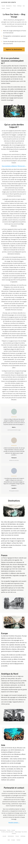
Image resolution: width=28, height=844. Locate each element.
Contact (8, 8)
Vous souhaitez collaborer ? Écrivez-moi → (14, 166)
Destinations (9, 5)
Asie (24, 5)
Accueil (3, 5)
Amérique (19, 5)
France (14, 5)
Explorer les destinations (14, 49)
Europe (3, 8)
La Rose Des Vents (8, 2)
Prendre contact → (14, 822)
